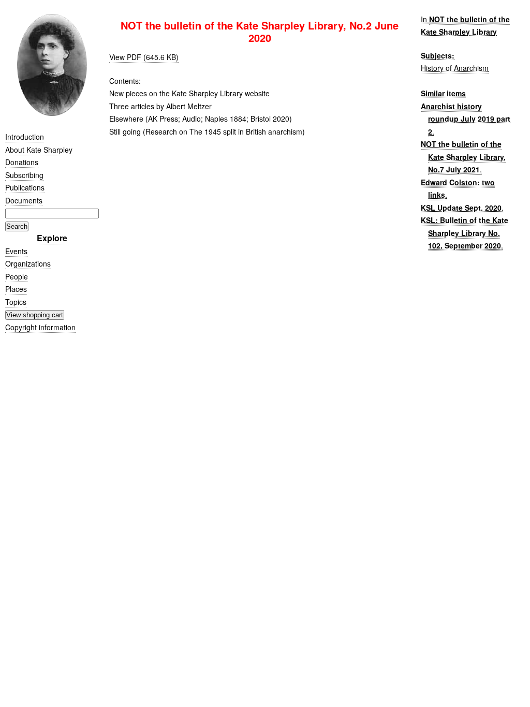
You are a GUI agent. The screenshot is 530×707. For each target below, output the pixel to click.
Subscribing (24, 175)
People (16, 276)
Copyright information (40, 327)
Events (16, 251)
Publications (25, 187)
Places (16, 289)
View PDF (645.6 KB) (144, 57)
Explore (52, 238)
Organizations (28, 263)
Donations (21, 162)
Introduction (24, 136)
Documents (23, 200)
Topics (15, 302)
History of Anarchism (455, 68)
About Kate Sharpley (38, 149)
